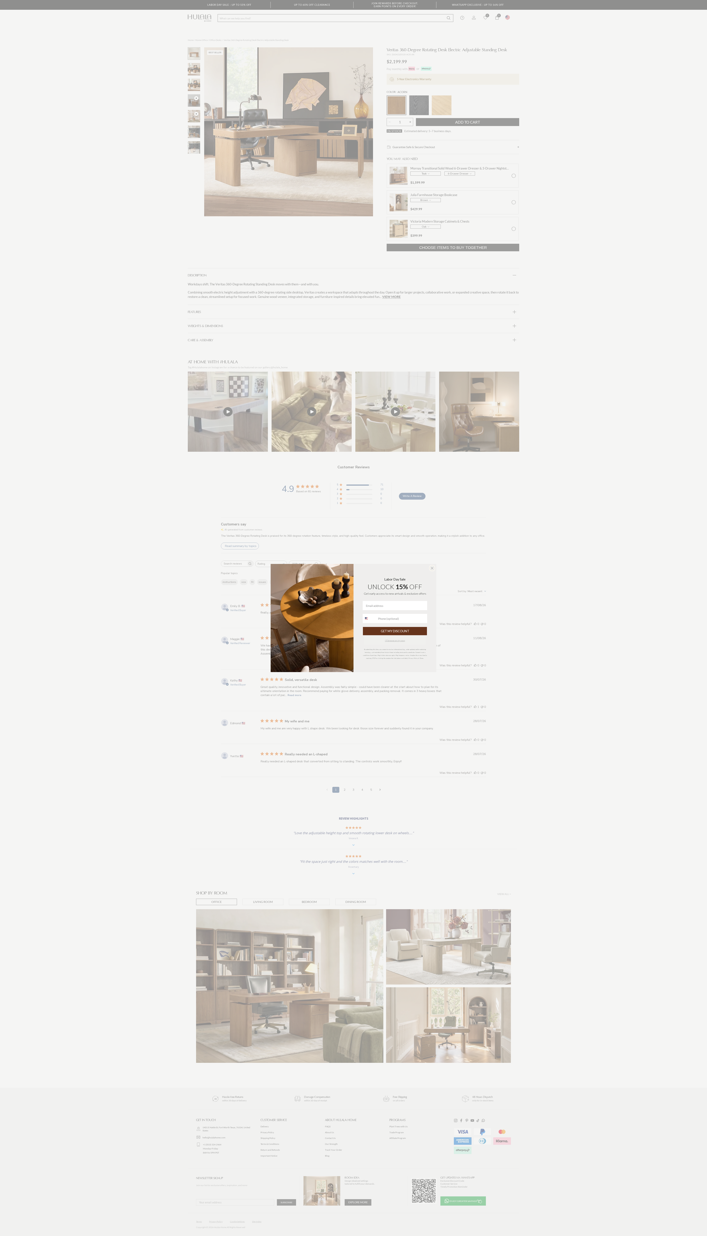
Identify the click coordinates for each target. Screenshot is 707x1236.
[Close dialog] (432, 568)
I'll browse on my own (395, 640)
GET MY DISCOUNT (395, 631)
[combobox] (369, 618)
